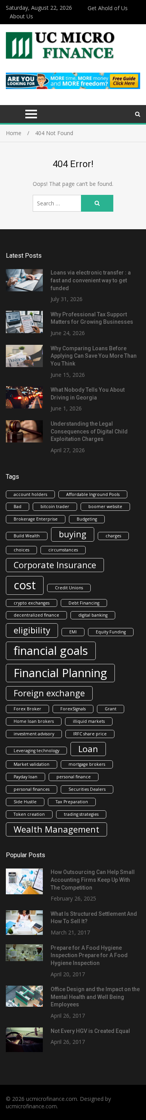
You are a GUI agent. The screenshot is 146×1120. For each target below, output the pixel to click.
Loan (88, 748)
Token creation (29, 814)
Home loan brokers (34, 721)
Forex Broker (27, 709)
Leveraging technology (36, 750)
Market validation (31, 764)
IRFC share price (90, 734)
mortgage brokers (87, 764)
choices (21, 550)
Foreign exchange (49, 693)
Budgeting (87, 519)
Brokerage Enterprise (36, 519)
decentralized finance (36, 615)
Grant (110, 709)
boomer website (105, 506)
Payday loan (25, 776)
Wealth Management (56, 829)
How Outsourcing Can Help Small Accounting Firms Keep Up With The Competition (93, 879)
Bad (17, 506)
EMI (73, 632)
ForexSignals (73, 709)
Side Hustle (25, 801)
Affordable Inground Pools (93, 494)
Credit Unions (69, 587)
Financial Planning (60, 673)
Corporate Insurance (55, 565)
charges (113, 536)
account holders (30, 494)
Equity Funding (111, 632)
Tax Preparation (72, 801)
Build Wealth (27, 536)
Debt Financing (84, 603)
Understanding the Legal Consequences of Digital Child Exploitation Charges (89, 431)
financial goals (51, 650)
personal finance (73, 776)
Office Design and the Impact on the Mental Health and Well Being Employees (95, 997)
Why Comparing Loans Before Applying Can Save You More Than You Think (94, 356)
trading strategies (81, 814)
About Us (21, 16)
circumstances (63, 550)
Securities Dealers (87, 789)
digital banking (92, 615)
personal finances (31, 789)
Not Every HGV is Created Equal (90, 1031)
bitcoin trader (54, 506)
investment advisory (34, 734)
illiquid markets (89, 721)
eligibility (32, 630)
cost (25, 585)
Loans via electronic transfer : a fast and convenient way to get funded (91, 280)
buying (72, 534)
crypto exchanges (31, 603)
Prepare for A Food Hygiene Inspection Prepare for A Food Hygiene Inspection (89, 955)
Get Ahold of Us (108, 8)
